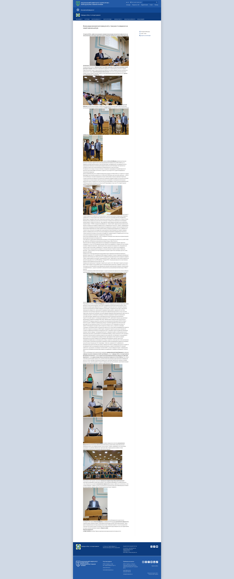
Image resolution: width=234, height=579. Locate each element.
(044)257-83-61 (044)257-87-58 (130, 546)
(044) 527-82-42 (106, 567)
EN (128, 2)
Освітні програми (107, 19)
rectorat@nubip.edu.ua (108, 570)
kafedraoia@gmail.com (128, 549)
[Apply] (156, 2)
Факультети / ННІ (135, 4)
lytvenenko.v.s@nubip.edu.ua (129, 548)
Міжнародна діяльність (129, 19)
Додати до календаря (146, 35)
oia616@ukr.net (126, 551)
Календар (128, 4)
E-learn (151, 4)
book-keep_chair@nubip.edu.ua (130, 552)
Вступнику (87, 19)
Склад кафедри (140, 19)
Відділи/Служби (144, 4)
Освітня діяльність (95, 19)
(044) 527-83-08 (127, 571)
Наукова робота (117, 19)
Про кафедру (79, 19)
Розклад (156, 4)
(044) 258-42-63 (127, 570)
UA (126, 2)
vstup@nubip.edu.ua (127, 574)
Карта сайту (155, 565)
